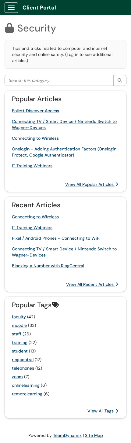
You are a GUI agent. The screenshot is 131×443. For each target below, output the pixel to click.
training (19, 342)
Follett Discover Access (35, 110)
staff (16, 334)
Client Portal (39, 7)
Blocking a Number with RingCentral (48, 265)
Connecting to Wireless (35, 138)
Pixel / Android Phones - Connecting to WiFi (56, 238)
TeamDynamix (67, 435)
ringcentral (23, 359)
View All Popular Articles (90, 184)
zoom (17, 376)
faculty (19, 316)
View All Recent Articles (90, 284)
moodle (19, 325)
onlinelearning (26, 385)
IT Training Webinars (32, 165)
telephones (23, 368)
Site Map (94, 435)
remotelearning (27, 394)
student (20, 351)
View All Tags (101, 411)
